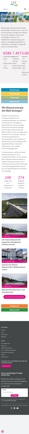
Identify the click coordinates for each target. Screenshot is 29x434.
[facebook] (11, 408)
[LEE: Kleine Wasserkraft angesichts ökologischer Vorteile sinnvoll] (14, 225)
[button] (2, 431)
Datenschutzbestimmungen (10, 400)
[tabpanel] (14, 203)
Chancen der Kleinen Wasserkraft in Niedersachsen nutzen (13, 267)
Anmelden (14, 395)
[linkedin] (14, 408)
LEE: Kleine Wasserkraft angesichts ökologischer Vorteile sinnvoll (11, 242)
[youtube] (17, 408)
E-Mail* (4, 389)
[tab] (14, 90)
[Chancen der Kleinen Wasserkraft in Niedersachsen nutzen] (14, 250)
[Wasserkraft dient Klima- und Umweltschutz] (14, 275)
